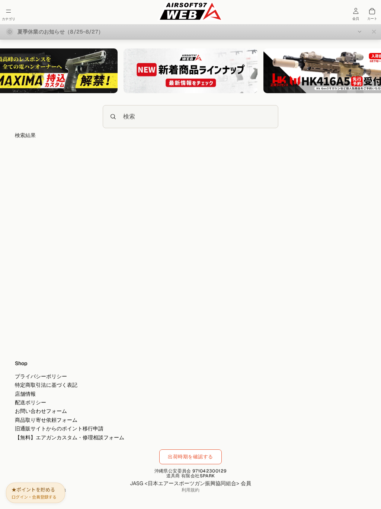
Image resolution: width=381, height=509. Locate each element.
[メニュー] (8, 11)
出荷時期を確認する (190, 456)
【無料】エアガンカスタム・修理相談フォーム (69, 437)
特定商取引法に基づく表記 (46, 385)
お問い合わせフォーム (41, 411)
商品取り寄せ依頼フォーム (46, 420)
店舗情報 (25, 394)
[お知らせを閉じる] (374, 31)
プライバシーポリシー (41, 376)
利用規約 (190, 490)
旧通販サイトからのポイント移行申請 (59, 428)
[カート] (372, 11)
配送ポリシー (30, 402)
